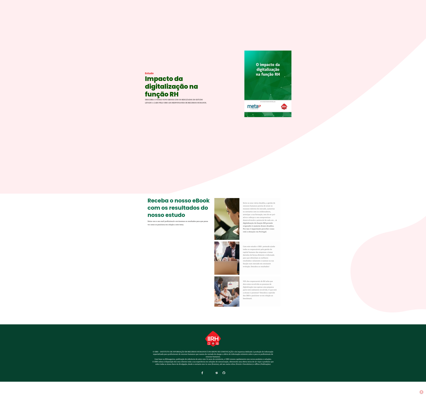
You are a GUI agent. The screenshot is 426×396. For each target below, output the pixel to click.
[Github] (224, 373)
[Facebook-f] (202, 373)
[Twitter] (209, 373)
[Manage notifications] (421, 392)
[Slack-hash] (216, 373)
